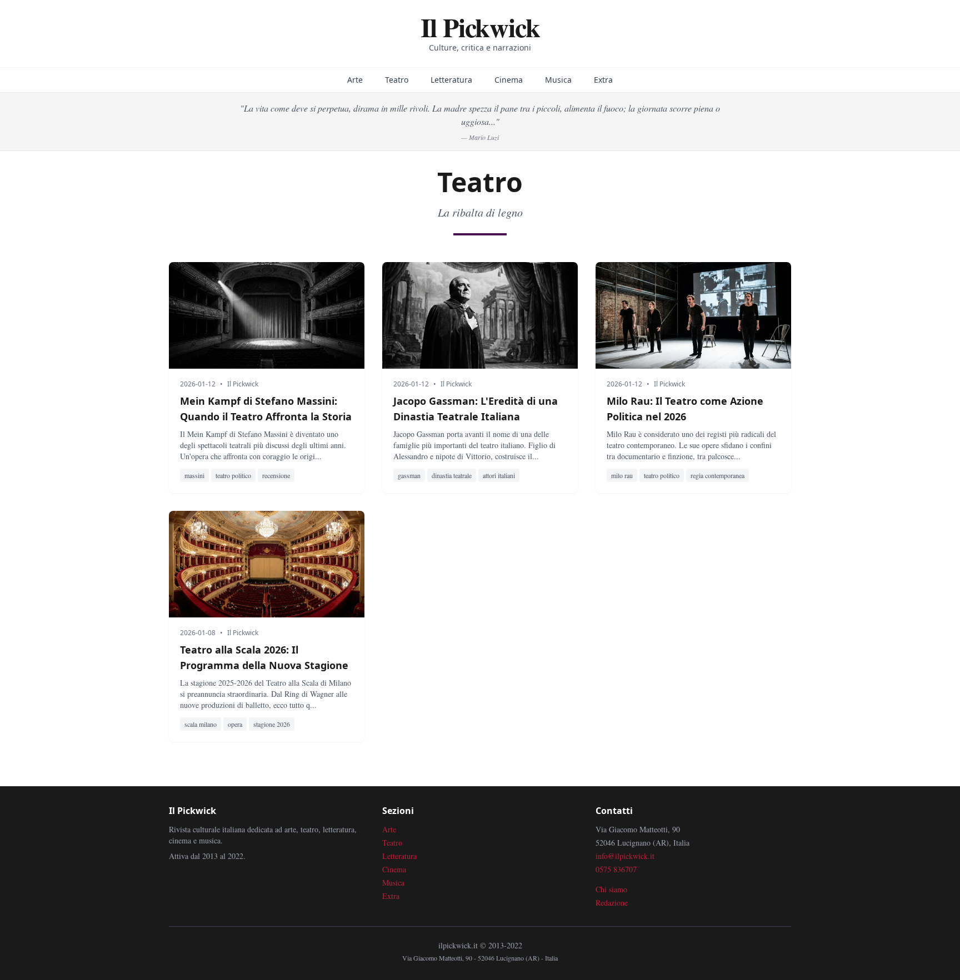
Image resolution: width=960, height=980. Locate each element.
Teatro (396, 79)
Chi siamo (611, 889)
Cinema (508, 79)
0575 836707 (616, 869)
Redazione (612, 902)
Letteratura (451, 79)
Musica (558, 79)
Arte (355, 79)
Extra (603, 79)
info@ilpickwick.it (625, 856)
